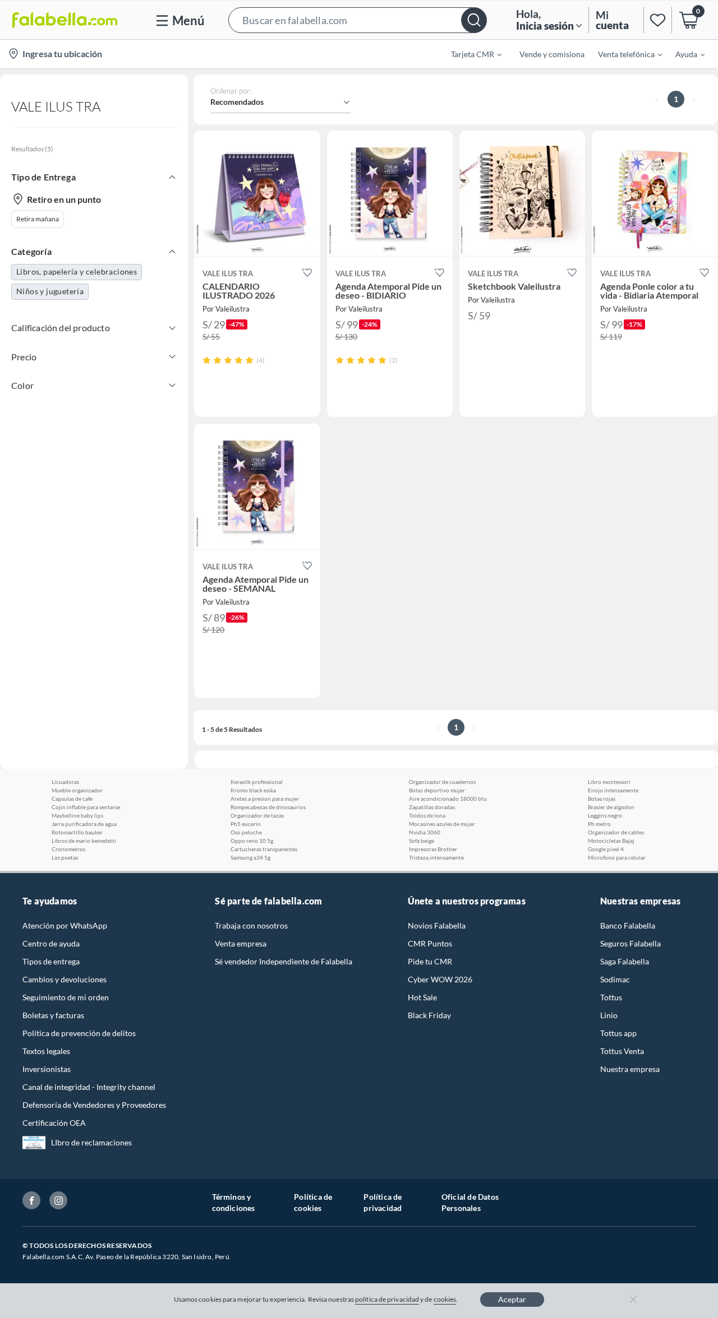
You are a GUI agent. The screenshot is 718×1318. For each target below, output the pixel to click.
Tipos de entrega (51, 961)
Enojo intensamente (613, 790)
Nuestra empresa (630, 1069)
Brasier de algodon (611, 807)
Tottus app (618, 1033)
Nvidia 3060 (424, 832)
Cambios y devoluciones (64, 979)
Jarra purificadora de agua (84, 823)
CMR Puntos (430, 943)
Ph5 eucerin (246, 823)
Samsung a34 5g (250, 857)
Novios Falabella (437, 925)
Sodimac (615, 979)
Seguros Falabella (630, 943)
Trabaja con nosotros (251, 925)
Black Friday (429, 1015)
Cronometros (68, 849)
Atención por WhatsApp (64, 925)
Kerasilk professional (257, 781)
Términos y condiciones (233, 1202)
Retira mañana (37, 219)
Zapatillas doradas (432, 807)
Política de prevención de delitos (79, 1033)
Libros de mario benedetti (84, 840)
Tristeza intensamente (436, 857)
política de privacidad (387, 1299)
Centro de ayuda (51, 943)
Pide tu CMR (430, 961)
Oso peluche (246, 832)
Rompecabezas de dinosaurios (268, 807)
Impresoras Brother (433, 849)
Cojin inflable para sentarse (86, 807)
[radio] (206, 360)
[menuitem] (469, 54)
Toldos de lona (427, 815)
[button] (357, 20)
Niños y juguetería (50, 291)
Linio (609, 1015)
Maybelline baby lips (77, 815)
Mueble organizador (77, 790)
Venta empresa (240, 943)
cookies (445, 1299)
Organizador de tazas (257, 815)
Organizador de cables (616, 832)
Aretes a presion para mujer (265, 798)
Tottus (611, 997)
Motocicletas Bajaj (611, 840)
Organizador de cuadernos (442, 781)
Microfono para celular (617, 857)
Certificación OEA (54, 1122)
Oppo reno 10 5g (252, 840)
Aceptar (512, 1299)
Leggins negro (605, 815)
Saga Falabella (624, 961)
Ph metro (599, 823)
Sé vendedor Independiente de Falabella (283, 961)
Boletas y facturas (53, 1015)
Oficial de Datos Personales (470, 1202)
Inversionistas (46, 1069)
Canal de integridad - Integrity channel (88, 1087)
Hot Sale (422, 997)
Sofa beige (421, 840)
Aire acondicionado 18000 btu (448, 798)
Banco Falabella (627, 925)
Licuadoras (65, 781)
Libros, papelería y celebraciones (76, 271)
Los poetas (65, 857)
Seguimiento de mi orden (65, 997)
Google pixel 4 (606, 849)
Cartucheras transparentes (264, 849)
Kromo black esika (253, 790)
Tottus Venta (622, 1051)
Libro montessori (609, 781)
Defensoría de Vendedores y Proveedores (94, 1105)
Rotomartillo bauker (77, 832)
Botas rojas (601, 798)
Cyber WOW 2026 (440, 979)
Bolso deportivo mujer (437, 790)
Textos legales (46, 1051)
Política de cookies (313, 1202)
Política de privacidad (382, 1202)
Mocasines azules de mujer (442, 823)
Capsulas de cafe (72, 798)
